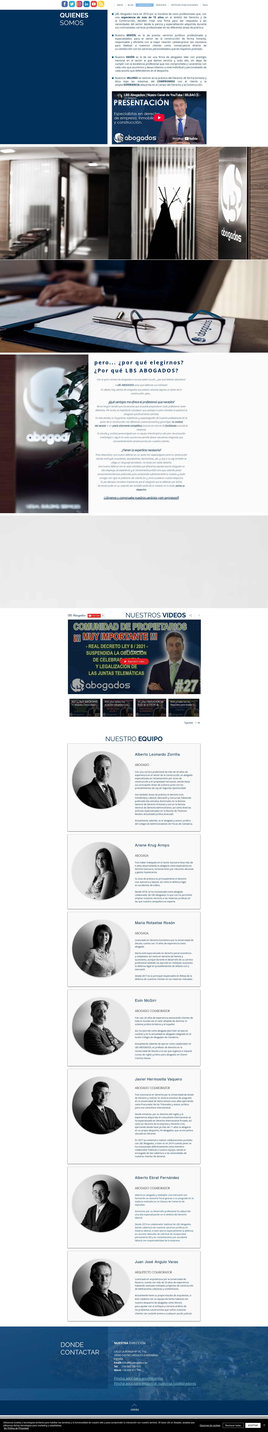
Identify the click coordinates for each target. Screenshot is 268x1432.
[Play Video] (85, 708)
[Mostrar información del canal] (198, 615)
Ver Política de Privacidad (16, 1428)
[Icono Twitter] (72, 4)
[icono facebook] (65, 4)
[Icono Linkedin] (86, 4)
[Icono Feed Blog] (101, 4)
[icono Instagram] (79, 4)
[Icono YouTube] (94, 4)
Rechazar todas (233, 1425)
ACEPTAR (253, 1425)
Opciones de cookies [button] (210, 1425)
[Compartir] (190, 615)
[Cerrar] (264, 1425)
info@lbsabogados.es (134, 1362)
